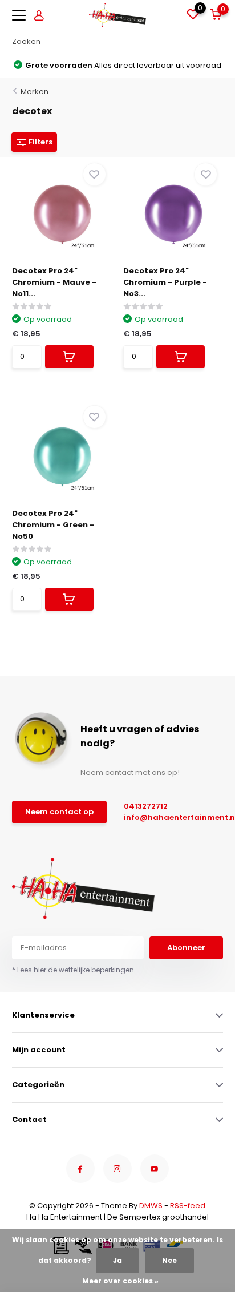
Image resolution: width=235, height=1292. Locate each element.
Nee (169, 1260)
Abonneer (186, 947)
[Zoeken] (217, 41)
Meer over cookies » (120, 1281)
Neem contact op (59, 811)
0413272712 (146, 806)
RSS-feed (187, 1205)
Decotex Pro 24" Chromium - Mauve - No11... (54, 282)
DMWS (151, 1205)
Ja (117, 1260)
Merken (34, 91)
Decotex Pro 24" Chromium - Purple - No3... (165, 282)
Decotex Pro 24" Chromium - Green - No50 (53, 525)
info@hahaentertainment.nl (168, 817)
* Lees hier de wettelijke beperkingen (73, 970)
